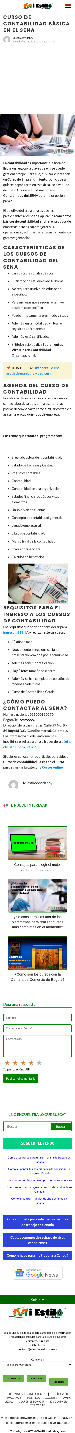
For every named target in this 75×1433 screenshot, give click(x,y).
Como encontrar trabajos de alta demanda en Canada (39, 1201)
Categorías (37, 1359)
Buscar (60, 1126)
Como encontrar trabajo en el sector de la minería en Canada (39, 1189)
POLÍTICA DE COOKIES (42, 1397)
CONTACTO (37, 1405)
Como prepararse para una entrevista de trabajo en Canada (39, 1160)
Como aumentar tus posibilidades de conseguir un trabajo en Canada (39, 1171)
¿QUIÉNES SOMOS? (31, 1401)
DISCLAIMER (58, 1401)
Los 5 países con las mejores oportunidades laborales (39, 1180)
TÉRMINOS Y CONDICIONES (27, 1394)
